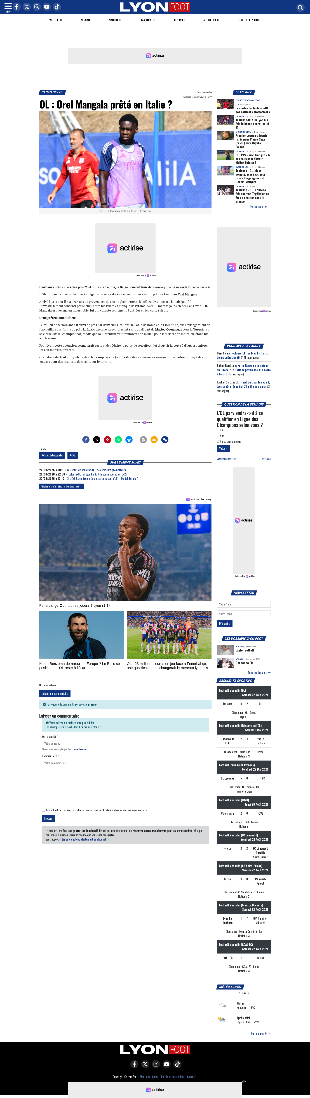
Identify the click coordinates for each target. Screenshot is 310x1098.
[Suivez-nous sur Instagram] (155, 1067)
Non (221, 436)
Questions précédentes (227, 458)
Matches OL (115, 20)
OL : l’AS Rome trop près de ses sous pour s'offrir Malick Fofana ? (102, 478)
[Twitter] (26, 7)
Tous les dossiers (258, 672)
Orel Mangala (53, 455)
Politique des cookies (173, 1077)
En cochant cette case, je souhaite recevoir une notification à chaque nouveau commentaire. (96, 810)
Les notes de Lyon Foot (248, 100)
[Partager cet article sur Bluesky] (129, 439)
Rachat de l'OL (245, 662)
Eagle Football (245, 650)
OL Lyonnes (179, 20)
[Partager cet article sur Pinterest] (107, 439)
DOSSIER (240, 647)
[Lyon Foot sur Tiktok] (177, 1067)
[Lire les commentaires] (164, 439)
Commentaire (50, 756)
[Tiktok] (56, 7)
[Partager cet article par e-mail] (154, 439)
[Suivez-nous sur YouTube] (166, 1067)
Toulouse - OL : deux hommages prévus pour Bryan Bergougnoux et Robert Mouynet (250, 176)
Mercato (86, 20)
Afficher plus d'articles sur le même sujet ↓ (61, 486)
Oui (221, 430)
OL (73, 455)
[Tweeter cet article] (96, 439)
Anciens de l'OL (243, 132)
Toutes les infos (259, 207)
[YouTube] (46, 7)
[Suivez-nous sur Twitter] (144, 1067)
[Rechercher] (299, 8)
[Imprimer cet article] (143, 439)
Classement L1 (147, 20)
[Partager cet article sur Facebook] (86, 439)
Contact (191, 1077)
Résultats (266, 458)
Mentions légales (149, 1077)
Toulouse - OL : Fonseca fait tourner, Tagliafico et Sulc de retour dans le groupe (252, 195)
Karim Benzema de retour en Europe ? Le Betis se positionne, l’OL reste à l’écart (244, 369)
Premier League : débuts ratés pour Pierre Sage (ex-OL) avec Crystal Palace (251, 141)
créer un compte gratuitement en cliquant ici (84, 839)
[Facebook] (16, 7)
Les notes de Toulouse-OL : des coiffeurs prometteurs (96, 470)
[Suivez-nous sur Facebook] (133, 1067)
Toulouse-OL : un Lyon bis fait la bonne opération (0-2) (96, 474)
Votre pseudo (50, 736)
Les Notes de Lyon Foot (249, 20)
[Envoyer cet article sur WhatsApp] (118, 439)
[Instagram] (36, 7)
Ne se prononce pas (230, 441)
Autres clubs (211, 20)
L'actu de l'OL (55, 20)
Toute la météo (259, 1034)
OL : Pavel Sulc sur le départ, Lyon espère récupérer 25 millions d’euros (243, 384)
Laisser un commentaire (55, 693)
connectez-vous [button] (80, 749)
